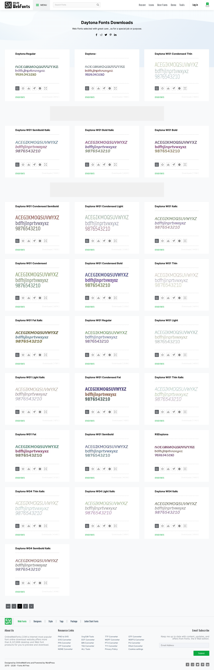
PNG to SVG (63, 636)
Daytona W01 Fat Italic (28, 320)
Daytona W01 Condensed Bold (104, 263)
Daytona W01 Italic (166, 206)
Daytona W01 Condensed (31, 263)
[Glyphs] (34, 88)
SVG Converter (64, 640)
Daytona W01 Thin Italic (169, 377)
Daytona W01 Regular (98, 320)
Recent (142, 5)
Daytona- (91, 53)
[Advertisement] (107, 113)
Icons (151, 5)
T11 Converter (111, 646)
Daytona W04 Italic (166, 491)
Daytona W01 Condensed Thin (173, 53)
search (98, 5)
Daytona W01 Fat (25, 434)
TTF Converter (111, 636)
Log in (195, 5)
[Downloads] (29, 88)
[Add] (17, 88)
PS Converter (134, 643)
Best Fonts (162, 5)
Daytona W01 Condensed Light (104, 206)
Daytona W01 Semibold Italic (32, 130)
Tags (61, 622)
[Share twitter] (107, 35)
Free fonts (19, 5)
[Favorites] (23, 88)
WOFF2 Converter (136, 640)
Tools (182, 5)
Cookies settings (135, 649)
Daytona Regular (25, 53)
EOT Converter (87, 640)
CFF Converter (64, 646)
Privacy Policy (111, 649)
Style (51, 622)
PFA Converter (64, 643)
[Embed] (40, 88)
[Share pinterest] (111, 35)
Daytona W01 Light (166, 320)
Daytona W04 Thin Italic (30, 491)
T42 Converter (87, 646)
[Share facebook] (97, 35)
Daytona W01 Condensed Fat (103, 377)
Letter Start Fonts (91, 622)
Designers (38, 622)
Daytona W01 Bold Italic (99, 130)
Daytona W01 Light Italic (30, 377)
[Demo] (46, 88)
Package (73, 622)
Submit (201, 653)
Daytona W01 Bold (166, 130)
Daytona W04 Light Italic (100, 491)
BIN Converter (87, 643)
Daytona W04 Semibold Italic (33, 548)
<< (8, 606)
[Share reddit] (102, 35)
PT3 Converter (111, 643)
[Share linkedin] (116, 35)
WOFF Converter (112, 640)
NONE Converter (65, 649)
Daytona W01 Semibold (99, 434)
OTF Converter (134, 636)
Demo (173, 5)
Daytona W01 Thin (166, 263)
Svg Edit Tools (87, 636)
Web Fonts (22, 622)
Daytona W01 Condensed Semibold (37, 206)
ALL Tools (85, 649)
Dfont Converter (135, 646)
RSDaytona (161, 434)
